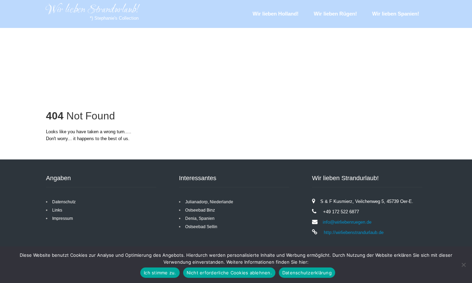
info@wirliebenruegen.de (347, 222)
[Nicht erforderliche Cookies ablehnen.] (463, 264)
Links (57, 210)
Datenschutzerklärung (307, 272)
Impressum (62, 218)
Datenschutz (64, 201)
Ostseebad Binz (200, 210)
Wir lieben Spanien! (395, 14)
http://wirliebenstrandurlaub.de (353, 232)
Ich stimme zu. (160, 272)
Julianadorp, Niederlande (209, 201)
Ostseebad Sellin (201, 226)
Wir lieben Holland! (276, 14)
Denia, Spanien (200, 218)
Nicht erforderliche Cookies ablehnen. (229, 272)
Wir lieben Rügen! (335, 14)
